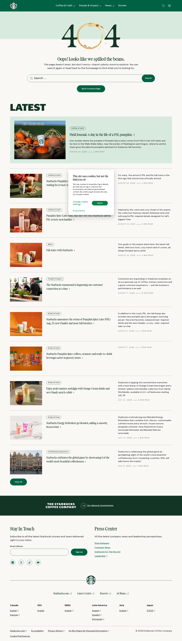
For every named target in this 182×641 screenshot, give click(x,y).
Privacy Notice (79, 211)
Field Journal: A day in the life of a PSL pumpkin (101, 134)
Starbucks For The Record (107, 552)
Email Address (16, 546)
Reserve (104, 593)
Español (96, 615)
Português (97, 619)
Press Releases (102, 543)
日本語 (150, 611)
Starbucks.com (61, 593)
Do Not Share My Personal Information (88, 631)
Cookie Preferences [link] (20, 636)
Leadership (100, 556)
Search (148, 78)
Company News (102, 548)
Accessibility (37, 631)
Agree (99, 203)
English (13, 611)
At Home (121, 593)
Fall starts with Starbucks (59, 250)
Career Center (84, 593)
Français (14, 615)
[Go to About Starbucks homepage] (13, 5)
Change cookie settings (80, 203)
